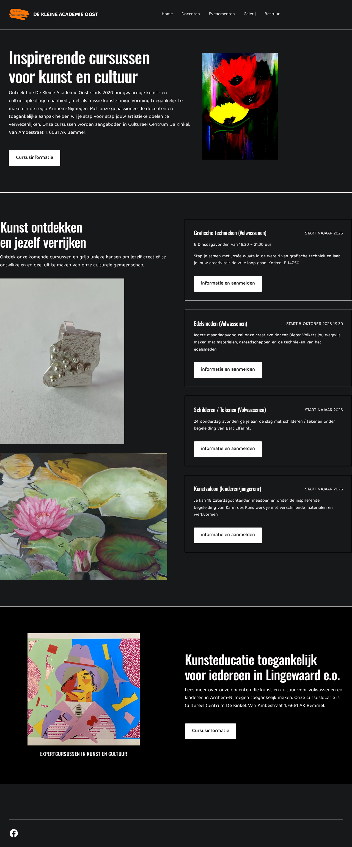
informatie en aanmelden (228, 283)
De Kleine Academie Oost (65, 15)
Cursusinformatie (34, 158)
